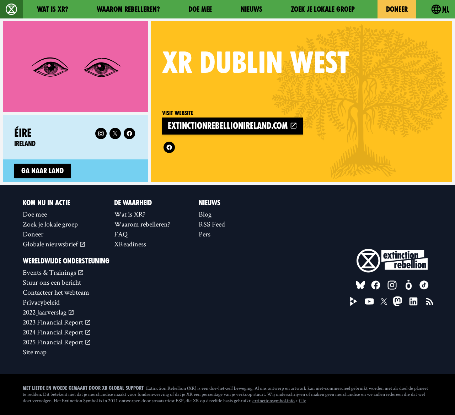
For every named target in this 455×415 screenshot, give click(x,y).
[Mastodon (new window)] (397, 301)
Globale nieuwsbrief (51, 244)
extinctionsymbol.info (273, 400)
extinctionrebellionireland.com (229, 126)
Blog (205, 214)
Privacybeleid (41, 302)
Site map (35, 351)
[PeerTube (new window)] (353, 301)
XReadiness (130, 244)
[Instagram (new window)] (101, 133)
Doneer (397, 9)
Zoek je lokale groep (323, 9)
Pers (204, 234)
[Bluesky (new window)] (360, 285)
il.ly (302, 400)
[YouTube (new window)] (369, 301)
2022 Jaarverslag (45, 312)
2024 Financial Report (54, 332)
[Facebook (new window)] (169, 147)
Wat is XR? (52, 9)
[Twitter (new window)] (115, 133)
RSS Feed (212, 224)
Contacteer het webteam (56, 292)
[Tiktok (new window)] (424, 285)
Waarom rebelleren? (128, 9)
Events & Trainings (50, 272)
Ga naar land (42, 170)
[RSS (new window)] (430, 301)
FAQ (121, 234)
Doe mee (200, 9)
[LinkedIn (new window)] (413, 301)
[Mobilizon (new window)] (408, 285)
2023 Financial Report (54, 322)
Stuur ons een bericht (52, 282)
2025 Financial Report (54, 341)
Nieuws (251, 9)
